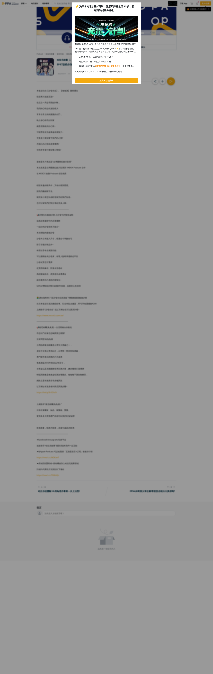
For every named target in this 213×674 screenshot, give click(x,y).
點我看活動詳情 (106, 80)
